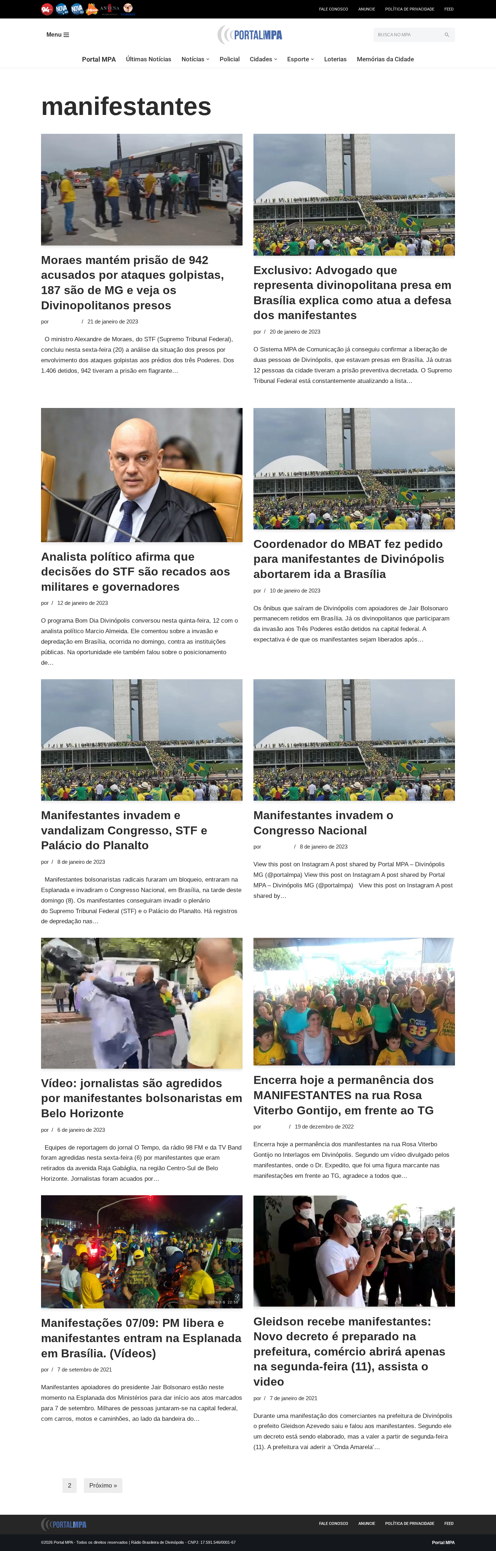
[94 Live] (47, 9)
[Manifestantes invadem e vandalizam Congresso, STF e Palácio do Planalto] (142, 740)
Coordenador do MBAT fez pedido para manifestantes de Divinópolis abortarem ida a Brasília (348, 559)
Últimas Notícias (148, 59)
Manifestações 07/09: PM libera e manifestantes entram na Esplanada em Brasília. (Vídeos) (141, 1338)
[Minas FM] (92, 9)
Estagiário (274, 1126)
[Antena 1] (109, 9)
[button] (208, 59)
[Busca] (447, 35)
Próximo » (103, 1485)
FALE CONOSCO (333, 9)
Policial (230, 59)
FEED (449, 9)
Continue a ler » (201, 370)
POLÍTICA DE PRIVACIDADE (409, 9)
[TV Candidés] (128, 9)
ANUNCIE (366, 9)
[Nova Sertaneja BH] (62, 9)
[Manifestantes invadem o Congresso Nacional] (354, 740)
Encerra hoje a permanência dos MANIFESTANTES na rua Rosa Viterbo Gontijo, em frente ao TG (343, 1095)
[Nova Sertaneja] (77, 9)
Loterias (335, 59)
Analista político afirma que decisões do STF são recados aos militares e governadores (135, 571)
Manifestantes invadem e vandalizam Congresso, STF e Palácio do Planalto (124, 830)
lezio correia (64, 321)
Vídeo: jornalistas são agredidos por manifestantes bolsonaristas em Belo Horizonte (141, 1098)
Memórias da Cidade (385, 59)
